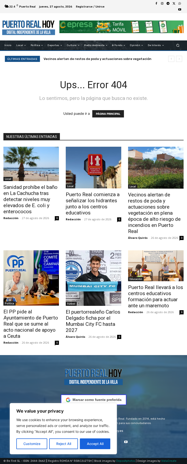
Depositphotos (125, 461)
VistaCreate (169, 461)
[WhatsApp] (180, 4)
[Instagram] (162, 4)
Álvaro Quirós (138, 238)
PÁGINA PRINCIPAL (108, 114)
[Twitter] (174, 4)
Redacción (11, 218)
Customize (31, 444)
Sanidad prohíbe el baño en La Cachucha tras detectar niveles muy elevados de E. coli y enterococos (30, 199)
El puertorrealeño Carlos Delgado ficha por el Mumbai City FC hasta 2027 (93, 321)
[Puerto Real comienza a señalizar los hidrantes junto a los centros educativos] (93, 167)
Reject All (63, 444)
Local (8, 179)
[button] (178, 45)
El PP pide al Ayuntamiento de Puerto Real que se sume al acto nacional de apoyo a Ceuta (30, 324)
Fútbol (71, 303)
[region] (63, 428)
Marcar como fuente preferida (97, 400)
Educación (136, 279)
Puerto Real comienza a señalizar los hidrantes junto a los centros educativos (93, 204)
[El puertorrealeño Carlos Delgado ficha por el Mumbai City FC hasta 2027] (93, 278)
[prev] (171, 59)
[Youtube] (180, 9)
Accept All (95, 444)
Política (9, 303)
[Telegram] (168, 4)
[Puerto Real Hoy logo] (93, 376)
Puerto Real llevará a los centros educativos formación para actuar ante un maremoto (155, 296)
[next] (179, 59)
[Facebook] (156, 4)
